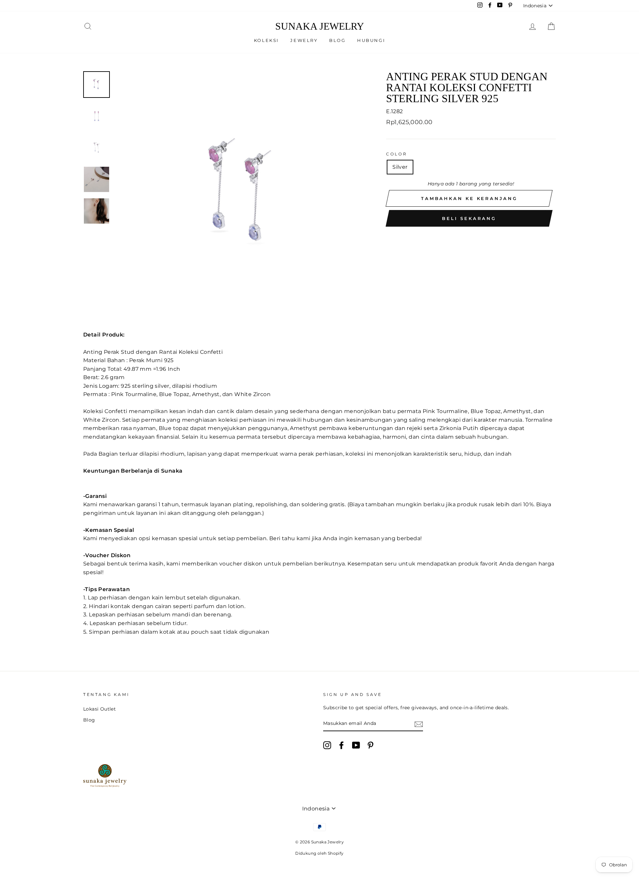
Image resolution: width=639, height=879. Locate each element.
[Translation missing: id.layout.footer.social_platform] (327, 745)
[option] (239, 196)
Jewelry (304, 40)
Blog (337, 40)
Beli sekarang (469, 218)
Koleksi (266, 40)
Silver (399, 167)
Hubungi (371, 40)
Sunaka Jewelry (319, 26)
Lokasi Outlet (99, 709)
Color (396, 153)
